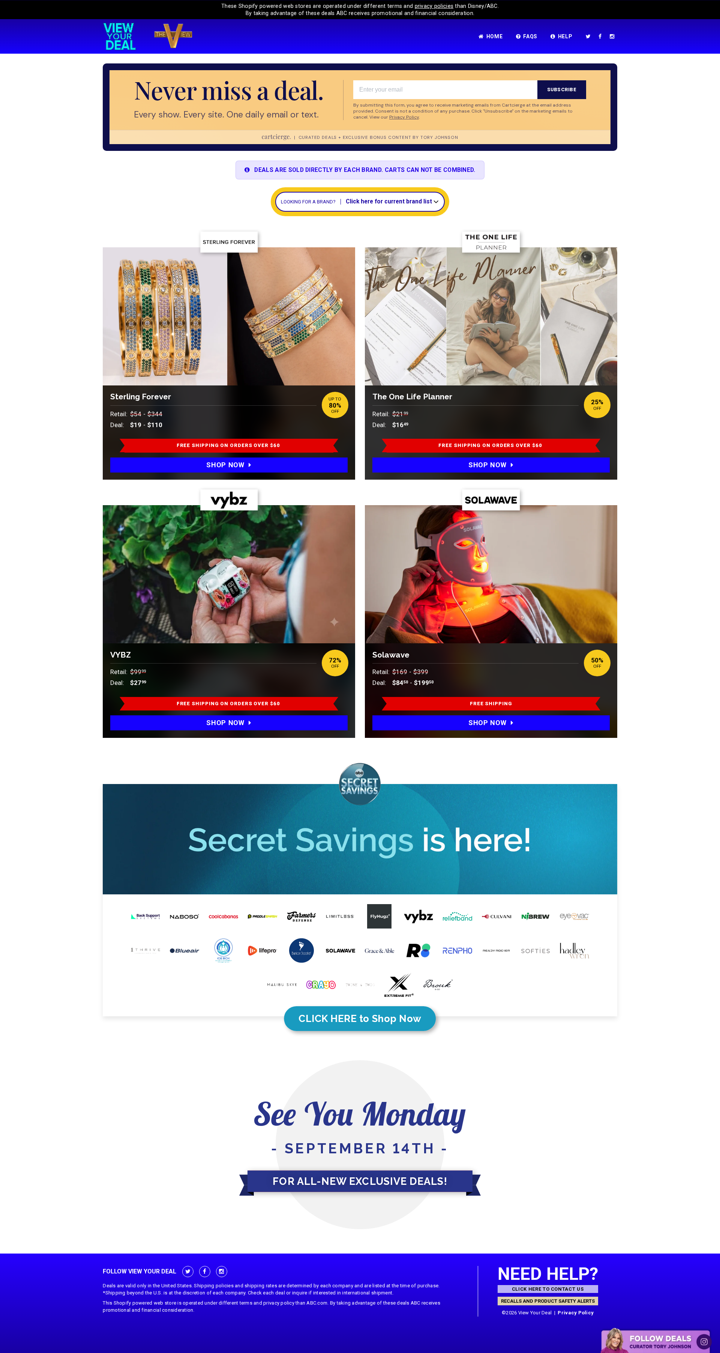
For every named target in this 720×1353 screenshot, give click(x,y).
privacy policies (434, 6)
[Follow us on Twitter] (590, 36)
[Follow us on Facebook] (601, 36)
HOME (494, 36)
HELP (565, 36)
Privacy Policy (576, 1312)
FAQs (530, 36)
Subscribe (561, 89)
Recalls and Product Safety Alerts (548, 1301)
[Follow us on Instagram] (613, 36)
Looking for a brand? (308, 202)
